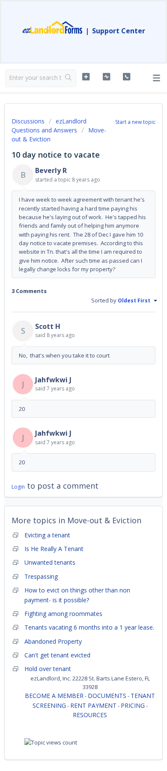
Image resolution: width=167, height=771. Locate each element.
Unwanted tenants (49, 562)
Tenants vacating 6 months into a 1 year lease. (89, 627)
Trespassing (41, 576)
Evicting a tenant (47, 535)
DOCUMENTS (107, 696)
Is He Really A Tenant (54, 549)
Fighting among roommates (63, 614)
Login (18, 486)
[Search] (69, 78)
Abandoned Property (53, 641)
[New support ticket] (85, 77)
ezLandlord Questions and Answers (49, 125)
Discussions (28, 121)
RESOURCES (90, 715)
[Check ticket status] (106, 77)
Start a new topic (135, 122)
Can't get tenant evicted (57, 655)
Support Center (118, 30)
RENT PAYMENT (93, 705)
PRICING (133, 705)
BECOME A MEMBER (54, 696)
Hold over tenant (47, 669)
